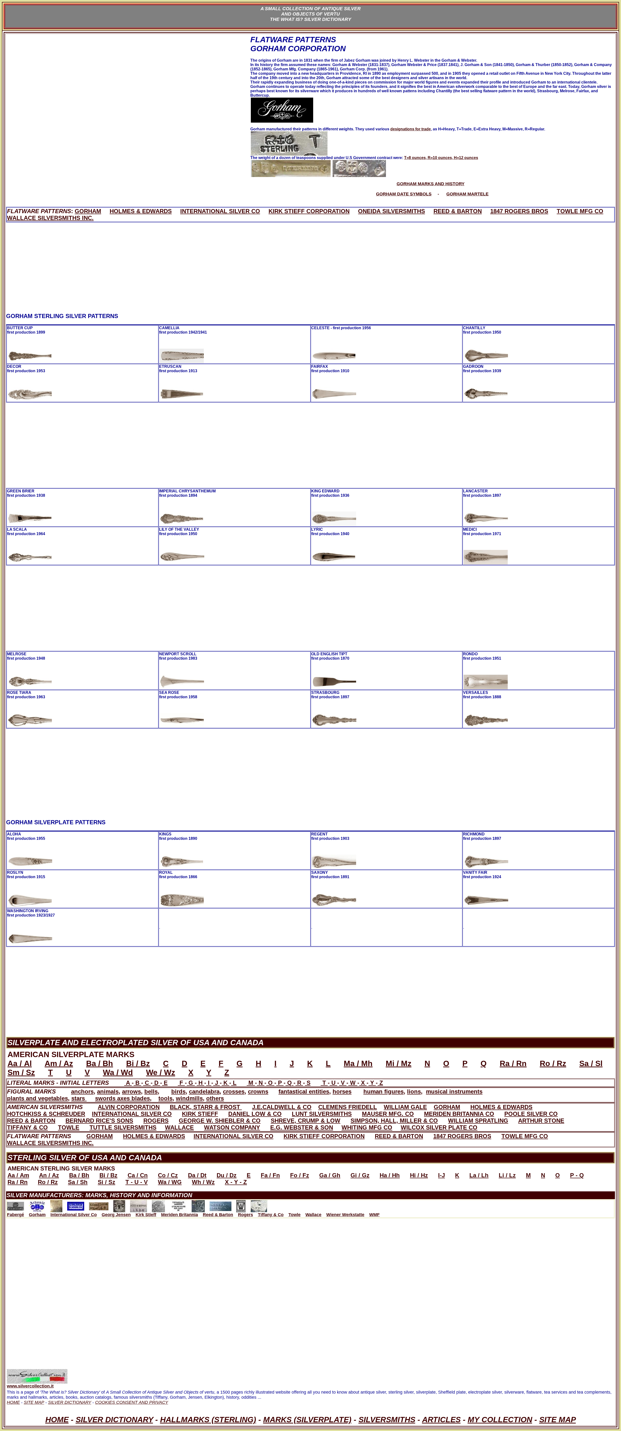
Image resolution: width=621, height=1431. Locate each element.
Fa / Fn (270, 1175)
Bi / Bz (138, 1063)
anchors (82, 1091)
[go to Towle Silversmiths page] (198, 1204)
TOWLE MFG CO (580, 211)
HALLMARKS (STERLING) (208, 1419)
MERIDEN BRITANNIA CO (459, 1114)
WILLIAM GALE (405, 1107)
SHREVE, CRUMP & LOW (305, 1120)
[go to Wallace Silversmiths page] (220, 1204)
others (215, 1098)
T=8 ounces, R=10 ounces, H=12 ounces (441, 158)
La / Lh (479, 1175)
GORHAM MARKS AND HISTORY (431, 183)
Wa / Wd (118, 1072)
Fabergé (15, 1214)
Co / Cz (168, 1175)
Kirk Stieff (146, 1214)
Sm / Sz (21, 1072)
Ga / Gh (329, 1175)
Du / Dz (227, 1175)
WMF (374, 1214)
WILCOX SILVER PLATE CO (439, 1127)
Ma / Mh (358, 1063)
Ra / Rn (513, 1063)
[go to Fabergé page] (15, 1204)
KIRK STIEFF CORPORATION (309, 211)
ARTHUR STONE (541, 1120)
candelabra (204, 1091)
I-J (441, 1175)
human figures (383, 1091)
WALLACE (179, 1127)
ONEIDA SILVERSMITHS (391, 211)
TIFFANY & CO (27, 1127)
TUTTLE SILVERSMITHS (123, 1127)
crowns (258, 1091)
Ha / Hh (390, 1175)
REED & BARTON (457, 211)
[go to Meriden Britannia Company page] (119, 1204)
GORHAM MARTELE (467, 194)
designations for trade (410, 129)
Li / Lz (507, 1175)
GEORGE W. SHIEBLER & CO (220, 1120)
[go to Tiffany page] (178, 1204)
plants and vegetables (37, 1098)
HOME (57, 1419)
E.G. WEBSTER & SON (301, 1127)
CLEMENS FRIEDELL (347, 1107)
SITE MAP (557, 1419)
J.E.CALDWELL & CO (281, 1107)
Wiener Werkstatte (345, 1214)
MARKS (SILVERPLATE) (307, 1419)
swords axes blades (122, 1098)
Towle (294, 1214)
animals (108, 1091)
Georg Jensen (116, 1214)
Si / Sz (106, 1182)
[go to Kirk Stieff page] (98, 1204)
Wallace (313, 1214)
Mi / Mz (398, 1063)
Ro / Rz (553, 1063)
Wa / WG (170, 1182)
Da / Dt (197, 1175)
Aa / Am (18, 1175)
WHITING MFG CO (367, 1127)
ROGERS (156, 1120)
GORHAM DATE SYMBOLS (404, 194)
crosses (234, 1091)
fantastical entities (303, 1091)
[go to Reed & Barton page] (138, 1204)
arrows (131, 1091)
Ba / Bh (99, 1063)
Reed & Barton (218, 1214)
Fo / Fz (299, 1175)
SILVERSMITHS (387, 1419)
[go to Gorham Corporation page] (37, 1204)
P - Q (577, 1175)
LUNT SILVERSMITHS (322, 1114)
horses (342, 1091)
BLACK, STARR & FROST (206, 1107)
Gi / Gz (360, 1175)
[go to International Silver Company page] (56, 1204)
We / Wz (160, 1072)
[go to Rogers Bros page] (158, 1204)
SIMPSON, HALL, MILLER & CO (394, 1120)
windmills (189, 1098)
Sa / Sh (78, 1182)
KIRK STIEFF (200, 1114)
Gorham (37, 1214)
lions (414, 1091)
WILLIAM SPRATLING (478, 1120)
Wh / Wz (203, 1182)
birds (178, 1091)
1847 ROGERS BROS (519, 211)
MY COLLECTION (500, 1419)
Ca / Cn (138, 1175)
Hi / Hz (419, 1175)
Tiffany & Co (271, 1214)
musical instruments (454, 1091)
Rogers (245, 1214)
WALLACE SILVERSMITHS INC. (50, 218)
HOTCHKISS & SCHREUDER (46, 1114)
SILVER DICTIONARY (114, 1419)
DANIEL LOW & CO (255, 1114)
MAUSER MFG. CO (388, 1114)
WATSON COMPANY (232, 1127)
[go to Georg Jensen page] (75, 1204)
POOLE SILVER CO (531, 1114)
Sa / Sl (591, 1063)
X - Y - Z (236, 1182)
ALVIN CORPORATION (129, 1107)
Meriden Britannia (179, 1214)
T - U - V (136, 1182)
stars (79, 1098)
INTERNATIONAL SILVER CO (220, 211)
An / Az (49, 1175)
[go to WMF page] (258, 1204)
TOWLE (68, 1127)
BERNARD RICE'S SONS (99, 1120)
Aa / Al (20, 1063)
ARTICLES (441, 1419)
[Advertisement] (128, 114)
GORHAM (88, 211)
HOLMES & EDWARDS (141, 211)
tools (165, 1098)
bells (151, 1091)
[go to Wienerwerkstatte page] (240, 1204)
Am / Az (59, 1063)
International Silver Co (73, 1214)
